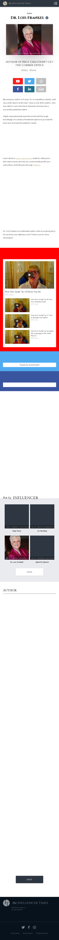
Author (25, 70)
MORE (29, 572)
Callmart (36, 165)
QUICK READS (15, 933)
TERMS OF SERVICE (42, 933)
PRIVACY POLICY (28, 933)
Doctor (33, 70)
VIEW (47, 364)
